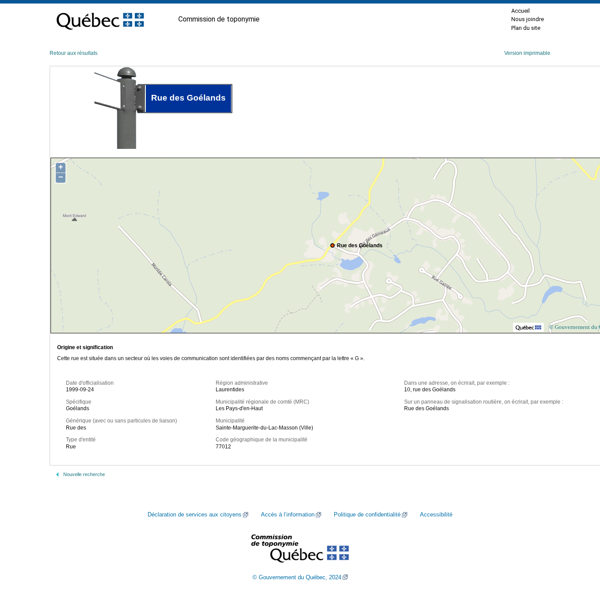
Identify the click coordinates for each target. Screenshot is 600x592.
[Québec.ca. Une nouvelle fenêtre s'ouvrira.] (100, 19)
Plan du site (525, 28)
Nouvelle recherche (84, 474)
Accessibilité (436, 515)
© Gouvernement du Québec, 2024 (297, 577)
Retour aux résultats (74, 53)
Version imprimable (527, 53)
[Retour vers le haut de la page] (578, 543)
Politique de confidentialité (367, 515)
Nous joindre (527, 19)
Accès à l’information (287, 515)
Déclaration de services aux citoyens (195, 515)
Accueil (520, 10)
